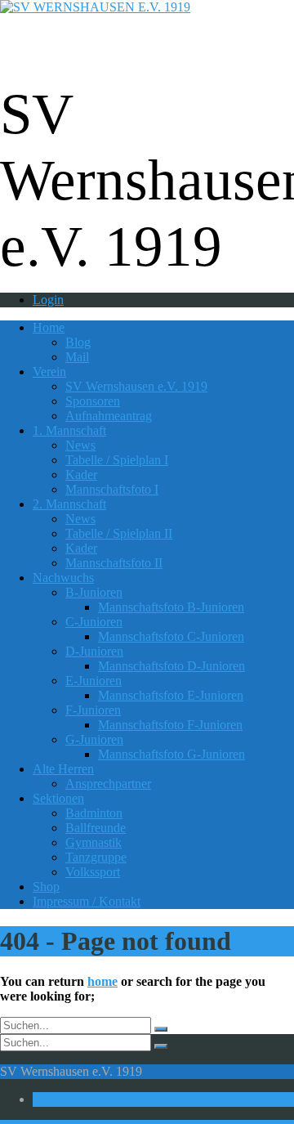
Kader (81, 474)
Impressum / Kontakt (86, 901)
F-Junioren (93, 710)
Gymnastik (93, 842)
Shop (46, 886)
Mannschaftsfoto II (114, 563)
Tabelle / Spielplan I (116, 460)
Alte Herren (63, 769)
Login (48, 300)
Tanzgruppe (96, 857)
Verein (49, 371)
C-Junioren (93, 622)
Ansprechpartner (108, 783)
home (102, 981)
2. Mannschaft (69, 504)
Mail (77, 357)
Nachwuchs (63, 577)
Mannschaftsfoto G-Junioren (171, 754)
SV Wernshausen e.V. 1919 (136, 386)
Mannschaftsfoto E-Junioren (170, 695)
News (80, 445)
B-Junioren (93, 592)
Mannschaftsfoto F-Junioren (170, 725)
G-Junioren (94, 739)
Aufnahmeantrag (108, 416)
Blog (78, 342)
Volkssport (92, 872)
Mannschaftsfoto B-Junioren (171, 607)
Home (49, 327)
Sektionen (58, 798)
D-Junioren (94, 651)
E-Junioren (93, 680)
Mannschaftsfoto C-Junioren (171, 636)
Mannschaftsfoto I (111, 489)
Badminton (93, 813)
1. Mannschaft (69, 430)
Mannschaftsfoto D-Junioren (171, 666)
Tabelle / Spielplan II (118, 533)
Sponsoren (92, 401)
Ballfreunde (95, 828)
